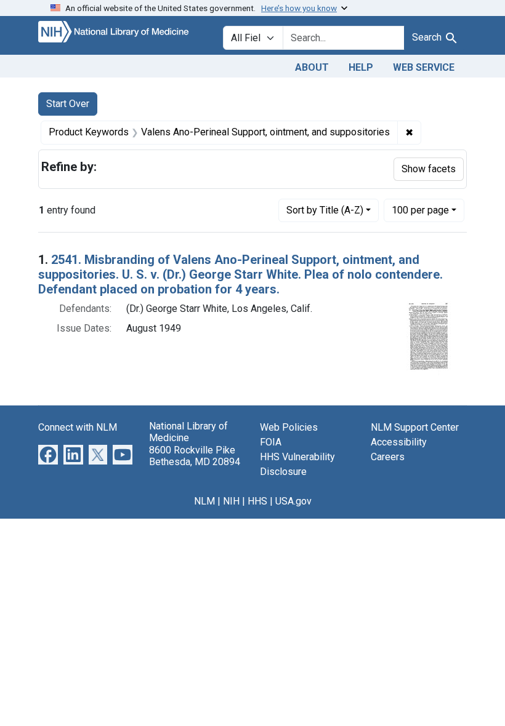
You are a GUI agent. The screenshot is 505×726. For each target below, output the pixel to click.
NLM (204, 501)
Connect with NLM (77, 427)
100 (420, 210)
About (312, 67)
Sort (324, 210)
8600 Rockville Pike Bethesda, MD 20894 (194, 456)
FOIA (270, 442)
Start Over (67, 104)
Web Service (423, 67)
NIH (231, 501)
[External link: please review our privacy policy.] (48, 454)
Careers (388, 457)
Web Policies (289, 427)
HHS (257, 501)
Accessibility (399, 442)
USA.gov (293, 501)
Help (361, 67)
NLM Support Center (415, 427)
